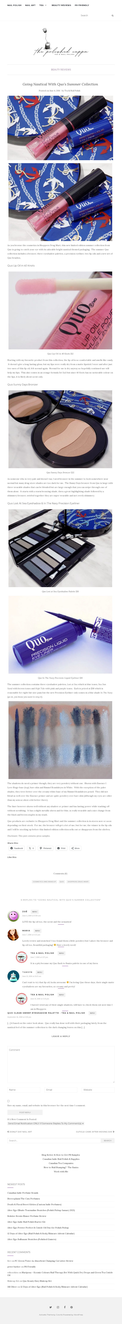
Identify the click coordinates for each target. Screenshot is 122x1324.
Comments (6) (60, 873)
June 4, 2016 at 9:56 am (31, 915)
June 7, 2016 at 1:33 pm (31, 935)
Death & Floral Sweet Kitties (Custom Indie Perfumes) (34, 1204)
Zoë (24, 911)
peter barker (13, 1266)
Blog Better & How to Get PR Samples (61, 1155)
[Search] (113, 15)
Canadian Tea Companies (61, 1163)
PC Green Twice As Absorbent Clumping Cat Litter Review (44, 1261)
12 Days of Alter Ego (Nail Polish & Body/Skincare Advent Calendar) (41, 1233)
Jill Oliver (12, 1286)
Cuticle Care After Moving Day (94, 1132)
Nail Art (30, 5)
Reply (34, 912)
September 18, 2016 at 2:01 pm (19, 1017)
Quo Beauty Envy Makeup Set (37, 1281)
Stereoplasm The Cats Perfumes (23, 1198)
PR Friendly (82, 5)
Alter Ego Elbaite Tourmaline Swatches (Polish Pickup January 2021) (41, 1210)
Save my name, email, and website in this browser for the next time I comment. (46, 1105)
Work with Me (61, 1171)
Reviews (65, 69)
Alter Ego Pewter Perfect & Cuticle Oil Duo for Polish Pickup (38, 1227)
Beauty (55, 69)
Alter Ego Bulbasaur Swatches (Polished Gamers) (31, 1239)
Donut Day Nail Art (20, 1132)
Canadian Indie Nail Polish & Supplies (61, 1159)
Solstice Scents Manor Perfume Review (26, 1216)
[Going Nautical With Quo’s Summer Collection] (60, 128)
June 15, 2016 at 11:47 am (31, 976)
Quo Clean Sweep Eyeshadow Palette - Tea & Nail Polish (46, 1013)
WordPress (78, 1315)
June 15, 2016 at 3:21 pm (39, 999)
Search (107, 1140)
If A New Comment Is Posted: (22, 1119)
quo (62, 882)
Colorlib (59, 1315)
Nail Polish (14, 5)
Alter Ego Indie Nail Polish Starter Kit (26, 1222)
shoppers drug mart (78, 882)
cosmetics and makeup (44, 882)
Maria (26, 931)
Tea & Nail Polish (72, 90)
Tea (41, 5)
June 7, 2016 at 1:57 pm (39, 957)
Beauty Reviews (61, 5)
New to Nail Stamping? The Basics (61, 1167)
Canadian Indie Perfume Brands (22, 1193)
